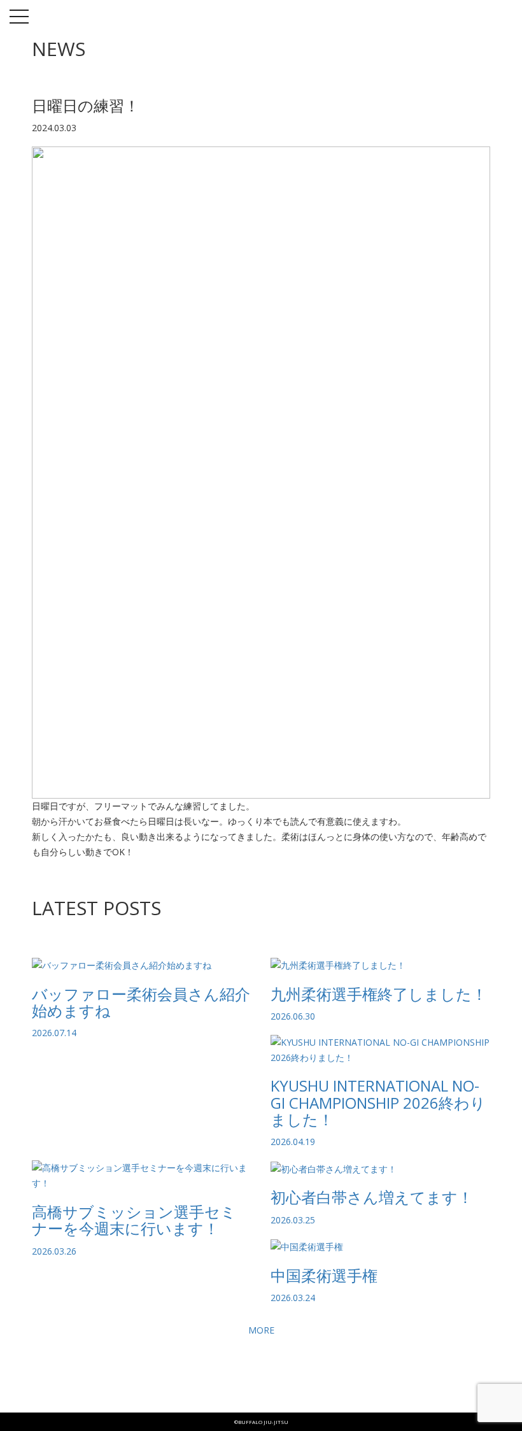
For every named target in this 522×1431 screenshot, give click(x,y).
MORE (261, 1330)
